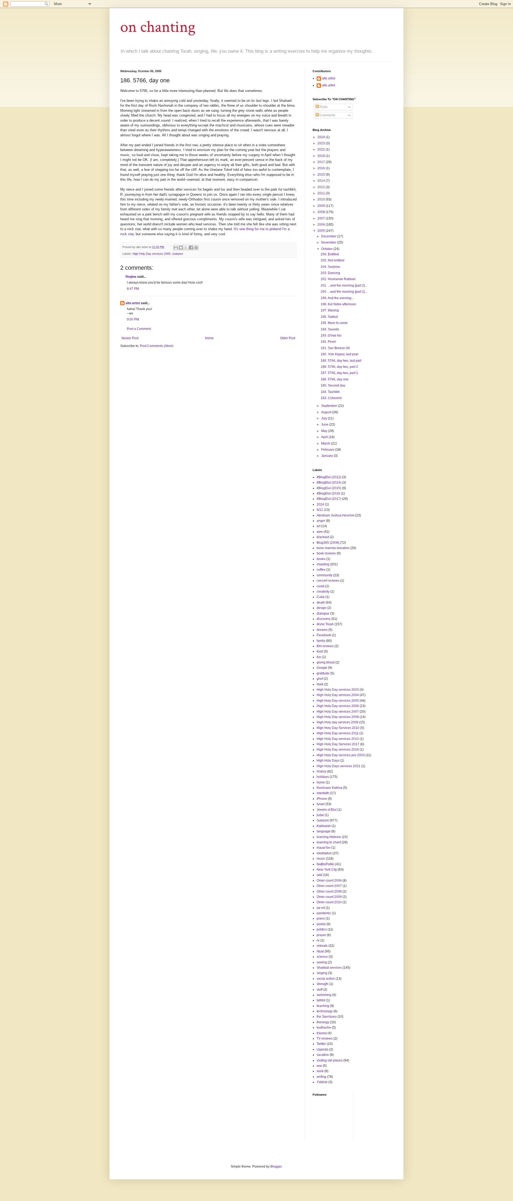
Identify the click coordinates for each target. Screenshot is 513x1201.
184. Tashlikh (330, 392)
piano (321, 918)
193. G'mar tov (331, 335)
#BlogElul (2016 (328, 493)
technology (325, 1011)
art (318, 526)
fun (319, 657)
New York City (327, 869)
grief (320, 679)
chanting (323, 564)
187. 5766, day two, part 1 (339, 373)
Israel (321, 804)
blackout (323, 537)
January (327, 456)
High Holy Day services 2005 (151, 253)
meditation (324, 853)
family (321, 641)
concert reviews (328, 580)
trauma (322, 1033)
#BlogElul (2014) (329, 482)
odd (319, 875)
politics (322, 929)
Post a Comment (139, 329)
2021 (321, 149)
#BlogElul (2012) (329, 477)
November (329, 242)
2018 (321, 156)
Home (209, 338)
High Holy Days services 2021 (338, 766)
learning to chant (329, 842)
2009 (321, 206)
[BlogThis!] (181, 247)
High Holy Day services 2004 (338, 695)
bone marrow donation (333, 548)
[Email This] (175, 247)
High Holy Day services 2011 (338, 733)
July (324, 418)
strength (322, 984)
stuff (319, 989)
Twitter (321, 1044)
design (322, 608)
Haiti (320, 684)
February (328, 449)
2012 (321, 187)
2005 (321, 231)
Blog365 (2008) (328, 542)
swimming (324, 995)
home (321, 782)
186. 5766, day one (335, 379)
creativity (323, 591)
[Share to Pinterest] (196, 247)
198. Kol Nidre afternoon (338, 304)
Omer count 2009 (329, 897)
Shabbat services (329, 968)
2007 (321, 218)
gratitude (323, 673)
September (329, 406)
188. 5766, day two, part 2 (339, 367)
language (324, 831)
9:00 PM (133, 319)
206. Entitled (330, 254)
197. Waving (330, 310)
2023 (321, 143)
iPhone (322, 799)
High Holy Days (328, 760)
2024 (321, 137)
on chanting (158, 27)
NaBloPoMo (325, 864)
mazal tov (324, 847)
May (324, 431)
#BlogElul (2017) (329, 499)
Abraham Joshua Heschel (335, 515)
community (324, 575)
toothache (324, 1027)
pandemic (324, 913)
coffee (321, 569)
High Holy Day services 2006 (338, 706)
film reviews (325, 646)
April (325, 437)
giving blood (326, 662)
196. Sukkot (329, 317)
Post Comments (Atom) (156, 346)
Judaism (177, 253)
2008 (321, 212)
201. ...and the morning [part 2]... (344, 285)
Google (322, 668)
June (325, 424)
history (321, 771)
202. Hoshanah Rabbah (338, 279)
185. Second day (333, 385)
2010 (321, 199)
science (322, 957)
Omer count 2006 (329, 880)
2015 (321, 174)
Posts (323, 107)
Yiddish (322, 1082)
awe (320, 532)
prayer (321, 935)
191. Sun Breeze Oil (335, 348)
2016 (321, 168)
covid (320, 586)
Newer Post (130, 338)
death (321, 602)
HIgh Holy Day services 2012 (338, 739)
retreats (322, 946)
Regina (131, 277)
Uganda (322, 1049)
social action (326, 978)
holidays (323, 777)
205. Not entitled (332, 260)
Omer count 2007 (329, 886)
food (320, 651)
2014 (321, 181)
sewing (322, 962)
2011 (321, 193)
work (320, 1071)
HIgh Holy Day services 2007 (338, 711)
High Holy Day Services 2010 (338, 728)
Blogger (276, 1166)
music (321, 858)
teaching (323, 1006)
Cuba (321, 597)
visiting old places (330, 1060)
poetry (321, 924)
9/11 (320, 510)
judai (320, 815)
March (326, 443)
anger (321, 521)
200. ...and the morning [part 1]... (344, 292)
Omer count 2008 (329, 891)
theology (323, 1022)
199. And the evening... (337, 298)
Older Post (287, 338)
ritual (320, 951)
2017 (321, 162)
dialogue (323, 613)
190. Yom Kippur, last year (339, 354)
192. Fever (328, 341)
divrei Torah (325, 624)
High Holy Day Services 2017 (338, 744)
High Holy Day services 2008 (338, 717)
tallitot (321, 1000)
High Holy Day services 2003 (338, 690)
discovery (324, 619)
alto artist (133, 303)
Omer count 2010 (329, 902)
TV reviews (325, 1038)
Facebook (324, 635)
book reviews (326, 553)
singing (322, 973)
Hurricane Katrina (329, 788)
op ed (321, 908)
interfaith (323, 793)
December (329, 236)
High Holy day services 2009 (337, 722)
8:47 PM (133, 289)
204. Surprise (330, 267)
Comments (327, 115)
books (321, 559)
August (326, 412)
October (327, 249)
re (318, 940)
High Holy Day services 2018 (338, 749)
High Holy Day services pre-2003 (341, 755)
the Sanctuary (327, 1016)
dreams (322, 630)
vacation (323, 1055)
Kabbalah (324, 826)
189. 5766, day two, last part (341, 360)
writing (321, 1077)
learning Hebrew (329, 837)
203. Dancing (330, 273)
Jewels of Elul (327, 810)
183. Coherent (331, 398)
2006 (321, 224)
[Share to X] (186, 247)
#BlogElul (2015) (329, 488)
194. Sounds (330, 329)
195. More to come (334, 323)
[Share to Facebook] (191, 247)
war (319, 1066)
